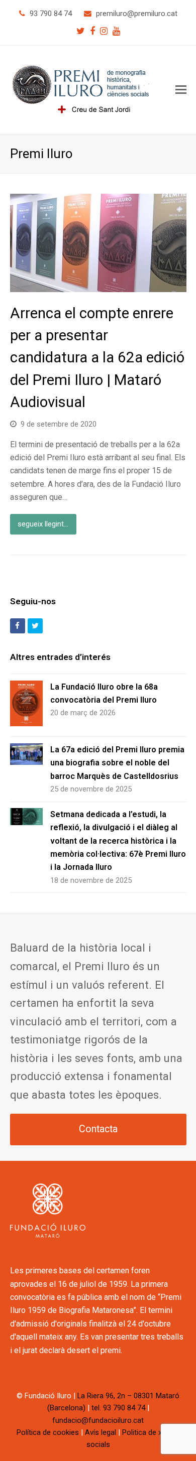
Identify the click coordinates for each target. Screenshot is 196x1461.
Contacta (98, 1129)
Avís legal (100, 1432)
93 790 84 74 (51, 13)
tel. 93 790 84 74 (118, 1407)
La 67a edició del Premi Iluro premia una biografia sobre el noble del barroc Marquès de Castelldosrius (117, 763)
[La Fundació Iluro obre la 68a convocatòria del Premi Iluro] (26, 705)
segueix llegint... (43, 523)
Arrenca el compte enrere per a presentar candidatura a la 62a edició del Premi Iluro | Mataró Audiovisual (97, 358)
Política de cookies (48, 1432)
